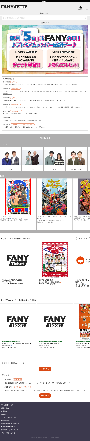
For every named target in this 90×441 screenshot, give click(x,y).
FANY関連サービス (7, 405)
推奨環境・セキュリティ (9, 430)
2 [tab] (34, 74)
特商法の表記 (5, 420)
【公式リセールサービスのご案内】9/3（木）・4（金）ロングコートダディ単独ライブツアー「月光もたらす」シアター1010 (40, 84)
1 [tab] (30, 74)
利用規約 (4, 414)
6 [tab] (52, 74)
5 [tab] (47, 74)
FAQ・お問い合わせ (8, 433)
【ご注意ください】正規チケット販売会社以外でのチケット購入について (25, 127)
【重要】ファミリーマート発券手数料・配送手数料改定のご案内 (22, 120)
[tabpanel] (45, 49)
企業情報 (4, 411)
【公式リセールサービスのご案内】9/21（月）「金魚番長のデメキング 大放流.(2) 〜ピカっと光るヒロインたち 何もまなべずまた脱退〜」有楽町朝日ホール (44, 93)
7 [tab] (56, 74)
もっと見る (83, 238)
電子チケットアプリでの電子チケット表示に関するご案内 (20, 114)
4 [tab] (43, 74)
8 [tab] (60, 74)
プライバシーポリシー (8, 417)
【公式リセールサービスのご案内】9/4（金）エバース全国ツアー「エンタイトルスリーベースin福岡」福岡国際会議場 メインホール (42, 107)
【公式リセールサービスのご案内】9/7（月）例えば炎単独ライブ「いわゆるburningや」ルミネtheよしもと (35, 100)
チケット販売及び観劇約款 (10, 423)
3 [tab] (39, 74)
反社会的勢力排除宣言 (8, 427)
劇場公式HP (5, 408)
